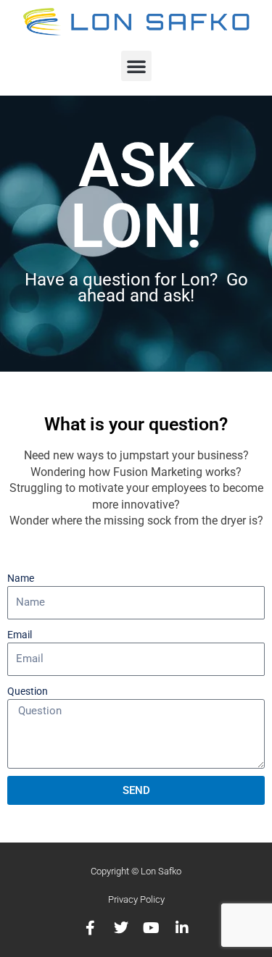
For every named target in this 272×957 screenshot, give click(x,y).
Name (20, 578)
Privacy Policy (136, 899)
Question (27, 691)
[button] (136, 66)
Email (19, 634)
